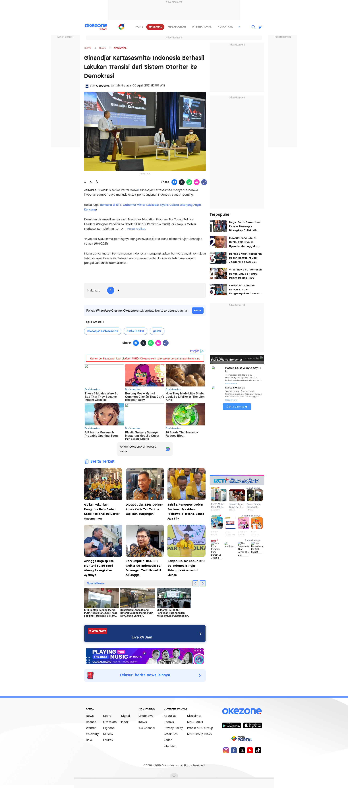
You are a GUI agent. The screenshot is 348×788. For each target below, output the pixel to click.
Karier (168, 740)
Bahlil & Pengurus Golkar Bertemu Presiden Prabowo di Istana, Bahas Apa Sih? (185, 511)
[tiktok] (258, 750)
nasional (155, 27)
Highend (109, 728)
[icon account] (87, 86)
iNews (142, 722)
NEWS (102, 48)
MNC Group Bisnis (199, 734)
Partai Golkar (136, 228)
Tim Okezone (99, 85)
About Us (170, 716)
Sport (107, 716)
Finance (91, 722)
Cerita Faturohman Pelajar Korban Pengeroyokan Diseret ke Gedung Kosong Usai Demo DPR (245, 290)
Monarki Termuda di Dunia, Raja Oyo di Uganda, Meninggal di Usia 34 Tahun (243, 242)
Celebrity (92, 734)
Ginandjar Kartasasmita (102, 331)
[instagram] (226, 750)
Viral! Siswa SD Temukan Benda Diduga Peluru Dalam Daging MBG (245, 273)
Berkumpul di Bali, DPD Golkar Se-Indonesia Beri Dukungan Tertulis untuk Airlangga (144, 568)
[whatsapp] (189, 182)
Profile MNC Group (200, 728)
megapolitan (177, 27)
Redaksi (169, 722)
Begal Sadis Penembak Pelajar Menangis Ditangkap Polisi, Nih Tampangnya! (244, 227)
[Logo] (121, 27)
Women (91, 728)
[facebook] (234, 750)
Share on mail (197, 182)
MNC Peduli (195, 722)
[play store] (231, 725)
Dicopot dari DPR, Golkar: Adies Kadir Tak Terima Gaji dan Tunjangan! (144, 509)
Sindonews (145, 716)
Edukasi (108, 740)
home (139, 27)
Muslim (108, 734)
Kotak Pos (171, 734)
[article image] (218, 226)
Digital (125, 716)
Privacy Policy (173, 728)
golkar (157, 331)
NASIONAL (120, 48)
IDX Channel (146, 728)
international (202, 27)
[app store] (252, 725)
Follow (197, 310)
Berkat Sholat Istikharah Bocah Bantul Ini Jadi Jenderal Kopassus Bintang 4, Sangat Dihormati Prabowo (245, 258)
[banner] (145, 656)
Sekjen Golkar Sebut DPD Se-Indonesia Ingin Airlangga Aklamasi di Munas (186, 568)
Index (125, 722)
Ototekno (110, 722)
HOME (87, 48)
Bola (89, 740)
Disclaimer (194, 716)
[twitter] (242, 750)
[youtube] (250, 750)
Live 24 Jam (142, 637)
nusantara (225, 27)
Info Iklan (170, 746)
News (90, 716)
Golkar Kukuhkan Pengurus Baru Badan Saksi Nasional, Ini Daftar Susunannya (102, 511)
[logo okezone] (242, 711)
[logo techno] (96, 27)
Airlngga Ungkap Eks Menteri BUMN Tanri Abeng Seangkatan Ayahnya (99, 568)
